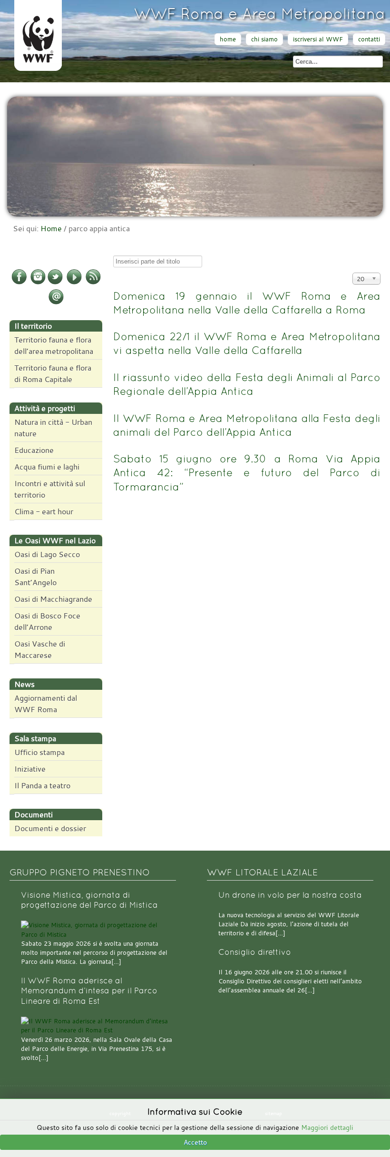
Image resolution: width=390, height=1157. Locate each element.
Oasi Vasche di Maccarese (39, 649)
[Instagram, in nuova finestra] (38, 282)
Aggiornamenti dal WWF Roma (45, 704)
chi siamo (264, 39)
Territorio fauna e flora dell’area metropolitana (53, 345)
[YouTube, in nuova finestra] (74, 282)
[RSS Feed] (93, 282)
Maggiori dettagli (327, 1127)
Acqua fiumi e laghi (46, 466)
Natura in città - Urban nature (53, 428)
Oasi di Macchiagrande (53, 599)
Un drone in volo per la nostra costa (290, 895)
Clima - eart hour (43, 511)
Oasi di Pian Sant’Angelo (35, 577)
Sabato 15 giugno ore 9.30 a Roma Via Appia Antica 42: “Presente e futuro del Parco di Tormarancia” (246, 472)
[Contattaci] (56, 302)
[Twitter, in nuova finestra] (55, 282)
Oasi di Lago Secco (47, 554)
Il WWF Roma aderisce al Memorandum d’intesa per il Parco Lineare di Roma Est (89, 991)
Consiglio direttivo (254, 952)
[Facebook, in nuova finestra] (19, 282)
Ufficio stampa (39, 752)
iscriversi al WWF (318, 39)
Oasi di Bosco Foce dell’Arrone (47, 621)
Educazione (34, 450)
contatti (369, 39)
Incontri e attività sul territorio (49, 489)
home (228, 39)
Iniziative (30, 769)
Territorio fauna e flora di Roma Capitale (52, 373)
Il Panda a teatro (42, 785)
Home (51, 228)
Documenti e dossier (50, 828)
